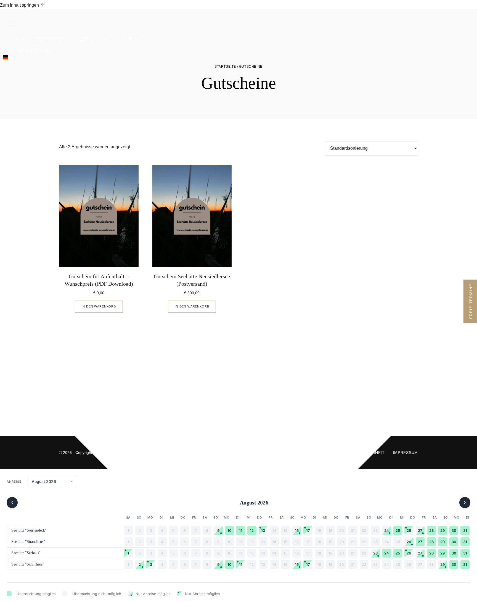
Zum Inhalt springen (20, 5)
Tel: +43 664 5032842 (29, 51)
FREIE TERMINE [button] (471, 301)
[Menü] (13, 24)
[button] (238, 24)
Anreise (14, 481)
